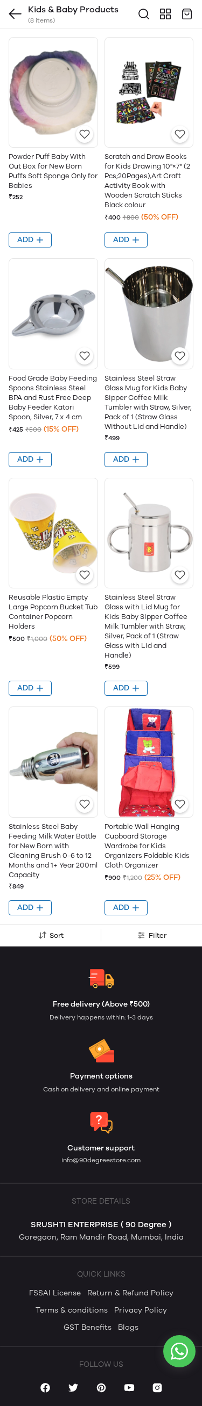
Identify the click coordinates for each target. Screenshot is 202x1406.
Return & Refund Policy (130, 1293)
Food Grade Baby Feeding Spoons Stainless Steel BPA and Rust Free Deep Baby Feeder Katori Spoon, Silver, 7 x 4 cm (53, 397)
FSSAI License (55, 1293)
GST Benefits (88, 1327)
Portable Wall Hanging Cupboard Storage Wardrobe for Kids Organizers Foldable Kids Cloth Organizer (147, 845)
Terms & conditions (72, 1310)
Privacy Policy (140, 1310)
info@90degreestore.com (101, 1160)
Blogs (128, 1327)
